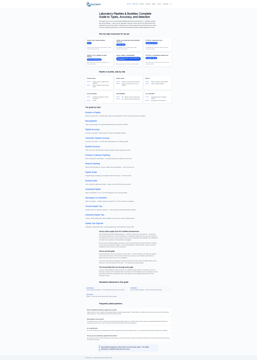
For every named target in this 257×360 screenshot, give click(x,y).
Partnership (166, 3)
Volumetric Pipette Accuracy (97, 138)
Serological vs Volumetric (96, 198)
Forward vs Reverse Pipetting (97, 155)
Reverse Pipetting (92, 163)
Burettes (142, 3)
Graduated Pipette (93, 189)
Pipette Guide (91, 172)
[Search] (171, 4)
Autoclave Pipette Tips (94, 215)
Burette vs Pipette (92, 112)
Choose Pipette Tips (93, 206)
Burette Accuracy (92, 146)
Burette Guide (91, 181)
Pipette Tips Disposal (94, 223)
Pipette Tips (135, 3)
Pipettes (129, 3)
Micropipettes (91, 121)
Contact (159, 3)
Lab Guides (148, 3)
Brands (153, 3)
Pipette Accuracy (92, 129)
